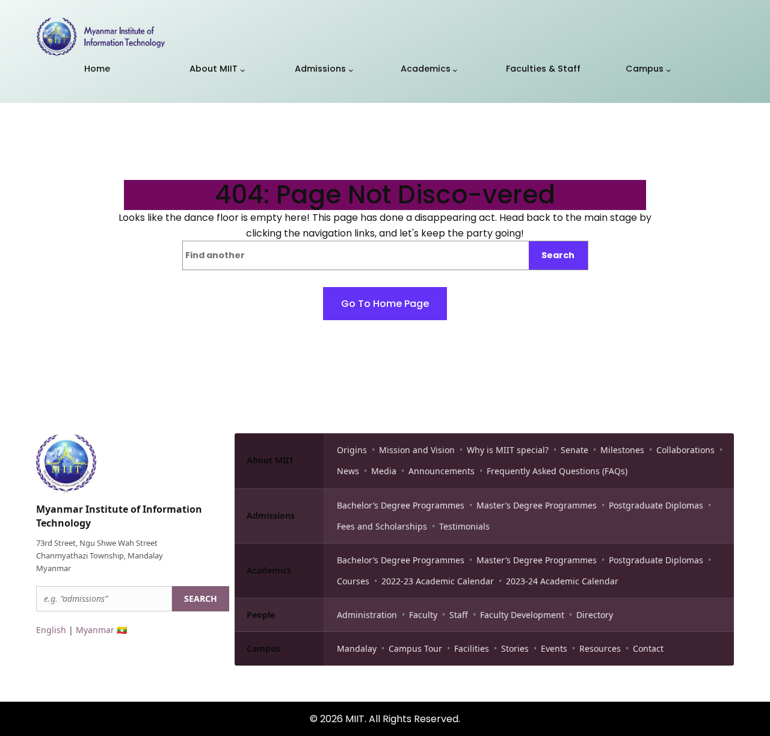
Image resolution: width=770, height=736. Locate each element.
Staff (458, 614)
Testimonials (464, 526)
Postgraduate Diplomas (656, 505)
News (348, 471)
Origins (352, 450)
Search (557, 255)
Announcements (441, 471)
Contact (648, 648)
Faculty (423, 614)
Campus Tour (415, 648)
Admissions (271, 515)
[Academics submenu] (455, 70)
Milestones (622, 450)
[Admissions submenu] (351, 70)
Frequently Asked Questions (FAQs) (557, 471)
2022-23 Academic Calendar (437, 581)
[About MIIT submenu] (242, 70)
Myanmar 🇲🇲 (101, 629)
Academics (269, 570)
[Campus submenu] (668, 70)
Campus (263, 648)
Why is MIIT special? (508, 450)
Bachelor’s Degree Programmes (400, 505)
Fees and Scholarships (382, 526)
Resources (600, 648)
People (261, 614)
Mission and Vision (417, 450)
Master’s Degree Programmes (536, 505)
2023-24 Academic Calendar (562, 581)
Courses (353, 581)
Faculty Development (522, 614)
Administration (367, 614)
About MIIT (270, 460)
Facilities (471, 648)
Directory (594, 614)
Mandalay (357, 648)
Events (554, 648)
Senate (574, 450)
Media (383, 471)
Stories (515, 648)
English (51, 629)
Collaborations (685, 450)
